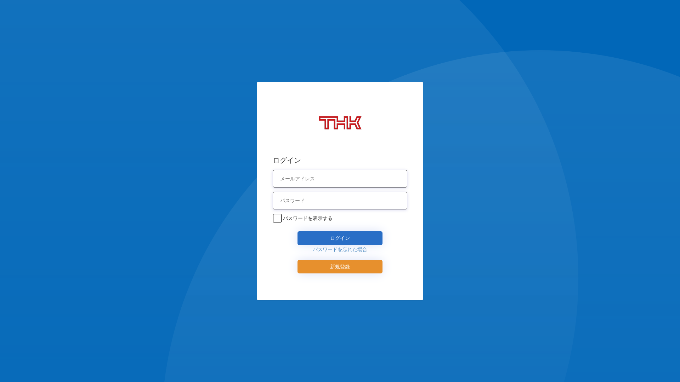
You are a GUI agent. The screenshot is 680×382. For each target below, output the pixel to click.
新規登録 (340, 266)
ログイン (340, 238)
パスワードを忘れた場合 (340, 249)
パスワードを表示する (308, 218)
